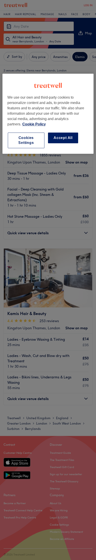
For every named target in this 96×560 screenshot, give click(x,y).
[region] (48, 114)
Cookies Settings (26, 140)
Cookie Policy (34, 124)
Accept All (63, 138)
